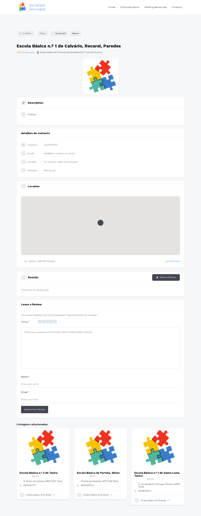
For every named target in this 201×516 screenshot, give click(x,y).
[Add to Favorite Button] (64, 433)
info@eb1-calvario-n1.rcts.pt (59, 153)
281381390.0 (144, 491)
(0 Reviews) (28, 52)
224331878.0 (51, 144)
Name (25, 376)
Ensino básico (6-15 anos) (52, 52)
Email (25, 392)
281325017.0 (29, 485)
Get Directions (172, 261)
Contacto (177, 7)
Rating (25, 321)
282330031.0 (87, 485)
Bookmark (60, 33)
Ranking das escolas (155, 7)
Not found (49, 170)
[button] (100, 223)
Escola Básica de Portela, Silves (98, 472)
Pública (32, 114)
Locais (111, 7)
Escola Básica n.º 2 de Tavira (39, 472)
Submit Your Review (34, 409)
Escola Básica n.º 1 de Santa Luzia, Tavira (157, 474)
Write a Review (168, 277)
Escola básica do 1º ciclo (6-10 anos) (84, 52)
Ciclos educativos (129, 7)
